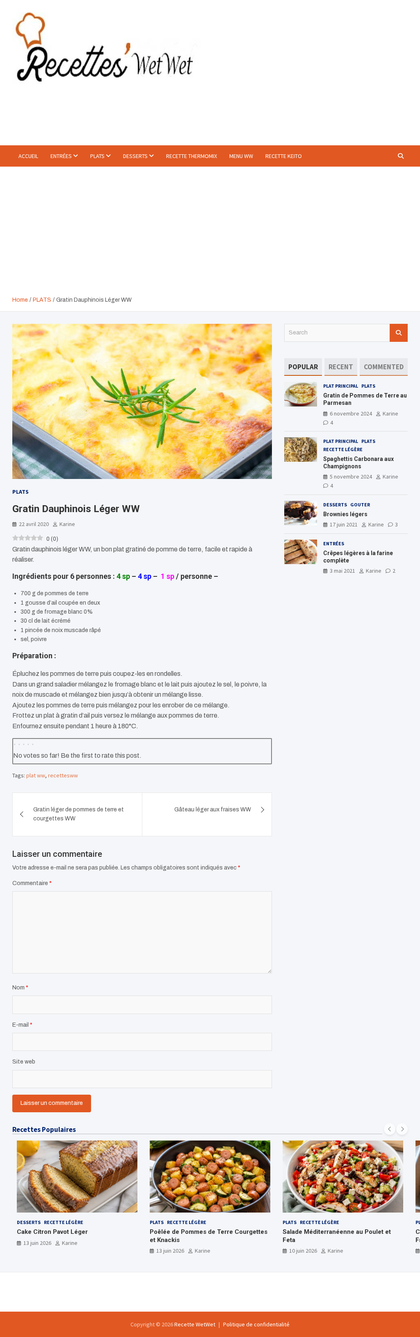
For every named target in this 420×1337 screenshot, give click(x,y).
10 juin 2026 (303, 1250)
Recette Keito (283, 156)
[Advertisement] (210, 234)
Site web (23, 1062)
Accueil (28, 156)
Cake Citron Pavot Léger (52, 1231)
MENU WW (241, 156)
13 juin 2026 (37, 1243)
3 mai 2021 (342, 570)
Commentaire (32, 883)
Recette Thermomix (191, 156)
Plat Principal (340, 386)
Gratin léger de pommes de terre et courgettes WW (78, 814)
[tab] (303, 367)
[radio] (15, 743)
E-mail (22, 1025)
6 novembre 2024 (351, 413)
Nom (20, 988)
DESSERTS (135, 156)
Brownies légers (345, 514)
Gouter (360, 504)
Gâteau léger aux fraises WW (212, 809)
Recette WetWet (194, 1324)
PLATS (97, 156)
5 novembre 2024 (351, 476)
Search (399, 333)
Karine (67, 524)
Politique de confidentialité (256, 1324)
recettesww (63, 775)
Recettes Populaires (44, 1129)
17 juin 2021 (344, 524)
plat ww (35, 775)
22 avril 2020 (34, 524)
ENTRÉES (61, 156)
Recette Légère (343, 449)
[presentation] (389, 1129)
